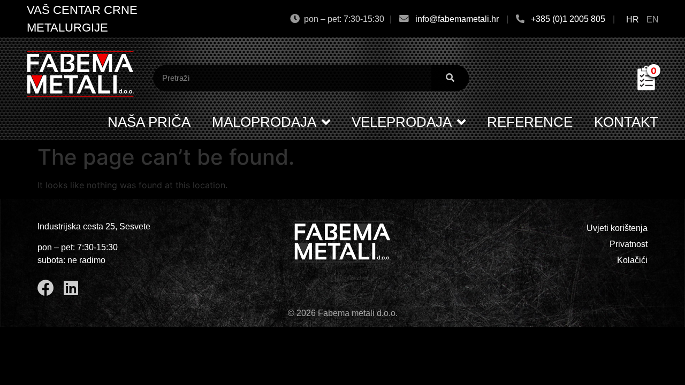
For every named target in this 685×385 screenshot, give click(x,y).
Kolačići (632, 260)
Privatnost (629, 244)
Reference (530, 122)
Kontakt (626, 122)
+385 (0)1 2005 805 (568, 19)
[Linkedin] (71, 288)
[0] (646, 87)
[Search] (450, 78)
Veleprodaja (402, 122)
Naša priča (149, 122)
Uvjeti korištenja (617, 228)
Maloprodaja (264, 122)
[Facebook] (45, 288)
